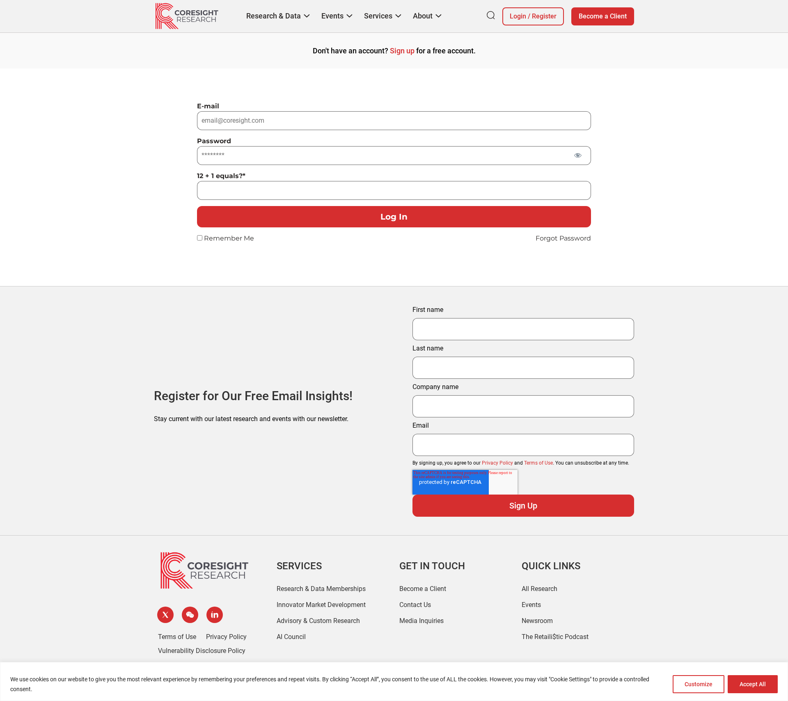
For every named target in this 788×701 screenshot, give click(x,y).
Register (544, 16)
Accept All (753, 684)
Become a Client (603, 16)
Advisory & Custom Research (318, 621)
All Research (539, 589)
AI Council (291, 637)
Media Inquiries (421, 621)
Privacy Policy (497, 463)
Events (531, 605)
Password (214, 141)
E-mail (208, 106)
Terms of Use (538, 463)
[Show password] (577, 154)
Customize (698, 684)
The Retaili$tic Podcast (555, 637)
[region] (394, 681)
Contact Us (415, 605)
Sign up (402, 50)
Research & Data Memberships (321, 589)
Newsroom (537, 621)
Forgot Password (563, 238)
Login (518, 16)
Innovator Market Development (321, 605)
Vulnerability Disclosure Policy (201, 651)
